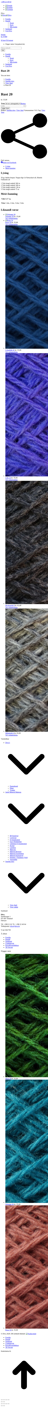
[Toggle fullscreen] (6, 1403)
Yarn (2, 112)
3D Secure (9, 947)
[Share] (4, 1403)
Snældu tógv (11, 110)
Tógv (43, 110)
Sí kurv (3, 40)
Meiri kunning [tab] (10, 168)
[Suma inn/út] (2, 1399)
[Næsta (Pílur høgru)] (4, 1401)
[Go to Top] (24, 1397)
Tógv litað (20, 110)
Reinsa (23, 103)
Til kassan (9, 40)
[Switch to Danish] (8, 5)
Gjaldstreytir (9, 943)
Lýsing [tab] (7, 166)
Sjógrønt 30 (9, 216)
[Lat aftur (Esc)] (8, 1399)
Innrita (3, 35)
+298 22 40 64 (6, 2)
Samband (8, 941)
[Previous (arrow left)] (2, 1405)
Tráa (3, 103)
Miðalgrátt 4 (9, 733)
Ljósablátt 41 (10, 350)
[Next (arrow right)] (4, 1405)
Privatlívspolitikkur (12, 945)
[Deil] (6, 1399)
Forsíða (8, 937)
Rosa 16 (8, 222)
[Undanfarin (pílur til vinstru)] (2, 1401)
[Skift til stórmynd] (4, 1399)
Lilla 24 (8, 478)
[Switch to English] (9, 7)
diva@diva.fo (15, 926)
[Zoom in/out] (8, 1403)
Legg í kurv (5, 108)
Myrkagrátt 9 (10, 605)
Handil (7, 939)
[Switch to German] (9, 9)
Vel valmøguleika (11, 218)
